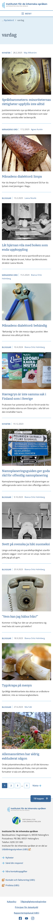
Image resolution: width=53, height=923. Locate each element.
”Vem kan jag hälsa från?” (20, 616)
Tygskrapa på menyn (17, 685)
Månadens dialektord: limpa (22, 176)
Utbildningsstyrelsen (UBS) (15, 849)
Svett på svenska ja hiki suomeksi (26, 544)
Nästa (35, 785)
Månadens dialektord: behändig (24, 325)
